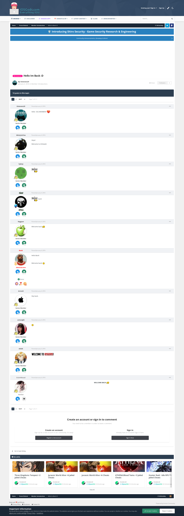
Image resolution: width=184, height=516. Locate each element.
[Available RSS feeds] (170, 496)
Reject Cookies (167, 511)
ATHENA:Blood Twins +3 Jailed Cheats (129, 476)
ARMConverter (109, 19)
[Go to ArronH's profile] (21, 300)
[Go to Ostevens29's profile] (14, 83)
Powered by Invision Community (165, 503)
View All (92, 490)
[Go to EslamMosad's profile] (21, 387)
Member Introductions (39, 84)
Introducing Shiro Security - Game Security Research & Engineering (92, 31)
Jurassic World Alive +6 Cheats (95, 475)
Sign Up (161, 8)
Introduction (18, 76)
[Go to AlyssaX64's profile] (16, 483)
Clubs (95, 19)
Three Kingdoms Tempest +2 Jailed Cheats (27, 476)
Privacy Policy (16, 504)
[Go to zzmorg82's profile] (21, 329)
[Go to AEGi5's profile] (21, 358)
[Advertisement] (92, 57)
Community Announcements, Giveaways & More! (92, 38)
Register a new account (54, 438)
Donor (22, 279)
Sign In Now (130, 438)
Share (152, 83)
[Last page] (24, 99)
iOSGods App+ (45, 19)
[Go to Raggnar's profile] (21, 231)
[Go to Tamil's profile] (21, 202)
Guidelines (40, 513)
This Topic (163, 18)
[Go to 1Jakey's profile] (21, 173)
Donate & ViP (61, 19)
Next (20, 99)
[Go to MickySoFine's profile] (21, 144)
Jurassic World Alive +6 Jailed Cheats (61, 476)
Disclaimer (30, 19)
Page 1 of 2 (32, 99)
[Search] (172, 18)
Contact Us (36, 504)
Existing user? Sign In (148, 8)
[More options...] (170, 106)
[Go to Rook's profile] (21, 259)
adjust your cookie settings (17, 513)
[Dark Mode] (172, 8)
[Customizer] (168, 8)
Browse (16, 19)
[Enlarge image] (48, 112)
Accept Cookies (151, 511)
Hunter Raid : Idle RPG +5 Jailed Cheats (160, 476)
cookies (26, 511)
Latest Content (79, 19)
